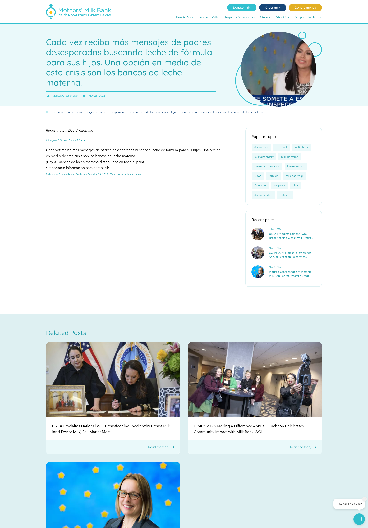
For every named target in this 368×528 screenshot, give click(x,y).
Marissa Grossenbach (61, 174)
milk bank (135, 174)
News (257, 176)
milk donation (289, 156)
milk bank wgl (294, 176)
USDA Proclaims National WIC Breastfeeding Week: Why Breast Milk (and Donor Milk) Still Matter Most (290, 236)
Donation (260, 185)
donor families (263, 195)
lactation (285, 195)
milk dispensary (264, 156)
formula (273, 176)
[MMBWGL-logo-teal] (78, 5)
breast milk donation (267, 166)
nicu (295, 185)
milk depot (302, 147)
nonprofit (279, 185)
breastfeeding (295, 166)
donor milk (123, 174)
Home (49, 112)
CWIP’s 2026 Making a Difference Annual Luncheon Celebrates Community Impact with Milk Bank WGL (290, 255)
